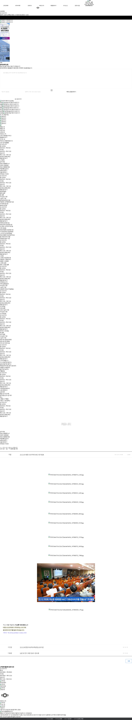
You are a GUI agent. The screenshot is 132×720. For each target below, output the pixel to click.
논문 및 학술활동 (4, 142)
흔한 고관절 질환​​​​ (4, 264)
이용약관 (17, 713)
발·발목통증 (3, 191)
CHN (1, 106)
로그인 (1, 114)
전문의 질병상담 (4, 165)
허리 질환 (2, 334)
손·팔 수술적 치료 (4, 310)
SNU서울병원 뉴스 (5, 163)
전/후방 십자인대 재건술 (6, 226)
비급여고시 (23, 713)
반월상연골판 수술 (5, 238)
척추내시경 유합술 (5, 341)
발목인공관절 (3, 205)
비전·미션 (2, 130)
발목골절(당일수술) (5, 200)
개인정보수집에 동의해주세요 (59, 90)
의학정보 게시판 (4, 174)
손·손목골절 (3, 313)
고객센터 (2, 160)
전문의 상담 (77, 5)
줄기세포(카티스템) (5, 236)
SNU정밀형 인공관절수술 (6, 230)
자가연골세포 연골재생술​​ (6, 231)
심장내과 (2, 392)
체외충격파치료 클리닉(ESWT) (8, 365)
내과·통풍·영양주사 (5, 388)
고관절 (1, 256)
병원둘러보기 (53, 5)
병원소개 (2, 127)
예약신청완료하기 (71, 91)
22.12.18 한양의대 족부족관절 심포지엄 (32, 647)
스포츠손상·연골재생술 (6, 233)
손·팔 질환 (2, 308)
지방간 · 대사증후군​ (5, 400)
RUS (1, 109)
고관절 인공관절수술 (5, 257)
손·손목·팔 (2, 306)
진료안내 (30, 5)
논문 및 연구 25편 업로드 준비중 (29, 653)
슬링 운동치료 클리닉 (5, 364)
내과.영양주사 (3, 390)
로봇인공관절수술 (4, 223)
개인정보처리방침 (9, 713)
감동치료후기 (3, 172)
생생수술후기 (3, 170)
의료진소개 (41, 5)
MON (1, 111)
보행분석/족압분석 (5, 367)
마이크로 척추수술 (5, 343)
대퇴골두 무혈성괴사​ (5, 259)
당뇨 (1, 397)
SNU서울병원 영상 (5, 167)
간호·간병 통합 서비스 (5, 135)
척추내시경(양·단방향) (6, 339)
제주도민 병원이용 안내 (6, 141)
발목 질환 (2, 193)
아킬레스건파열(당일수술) (7, 202)
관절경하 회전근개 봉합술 (7, 289)
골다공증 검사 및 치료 (5, 395)
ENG (1, 102)
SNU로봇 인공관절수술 (6, 224)
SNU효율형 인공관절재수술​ (7, 235)
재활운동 (2, 371)
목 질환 (2, 332)
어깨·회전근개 (3, 282)
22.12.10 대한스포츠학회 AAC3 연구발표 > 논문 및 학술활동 (7, 97)
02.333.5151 (18, 99)
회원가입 (6, 114)
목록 (129, 661)
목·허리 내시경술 (4, 331)
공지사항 (2, 162)
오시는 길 (65, 5)
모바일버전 (29, 713)
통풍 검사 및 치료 (4, 393)
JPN (1, 107)
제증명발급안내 (4, 168)
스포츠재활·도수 (4, 360)
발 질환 (2, 195)
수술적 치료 (3, 198)
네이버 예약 (17, 5)
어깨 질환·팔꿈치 (4, 284)
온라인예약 (5, 5)
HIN (1, 104)
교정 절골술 (3, 228)
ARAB (1, 113)
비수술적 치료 (3, 196)
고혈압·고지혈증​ (4, 399)
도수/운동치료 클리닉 (5, 362)
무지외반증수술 (4, 203)
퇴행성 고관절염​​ (4, 261)
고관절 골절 (3, 263)
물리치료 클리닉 (4, 369)
